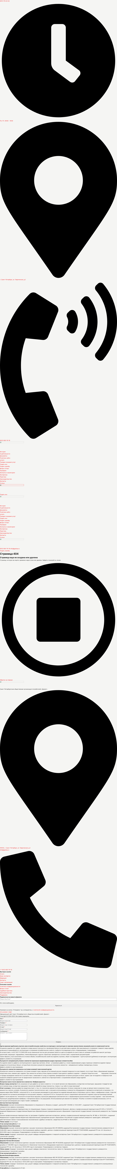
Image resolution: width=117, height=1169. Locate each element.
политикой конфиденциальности (43, 1010)
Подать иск (3, 464)
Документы (3, 456)
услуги (2, 460)
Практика (3, 477)
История (2, 452)
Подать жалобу (5, 466)
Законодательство (6, 479)
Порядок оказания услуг (8, 462)
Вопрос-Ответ (4, 468)
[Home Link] (58, 541)
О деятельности (5, 454)
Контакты (3, 481)
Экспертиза (3, 475)
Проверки (3, 470)
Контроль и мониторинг (7, 472)
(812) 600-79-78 (5, 548)
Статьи (2, 483)
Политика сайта (5, 458)
